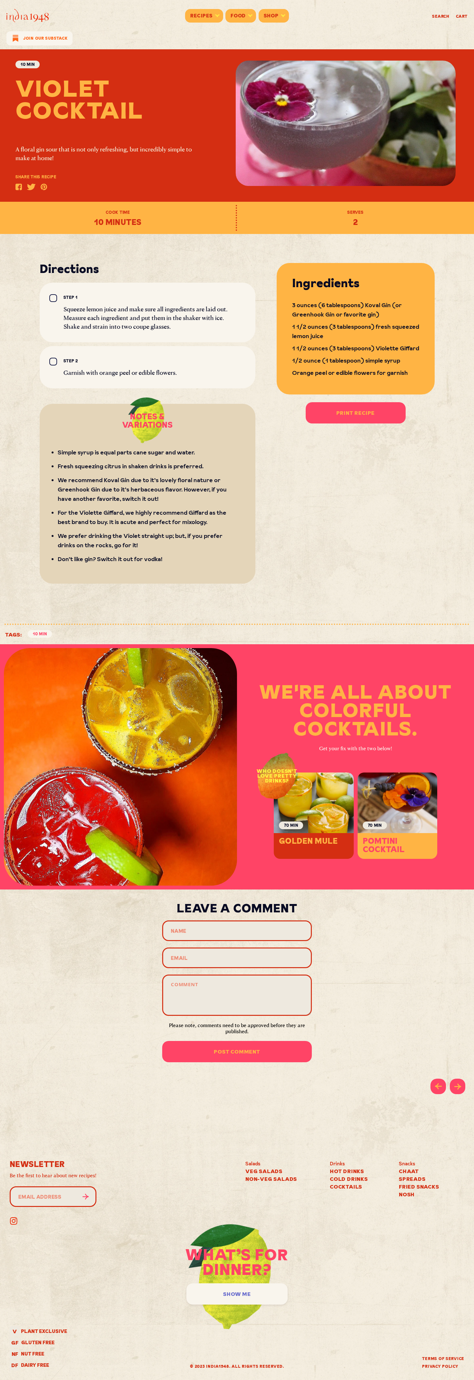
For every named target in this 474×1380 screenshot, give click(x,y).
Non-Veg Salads (271, 1178)
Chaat (409, 1171)
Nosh (407, 1194)
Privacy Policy (440, 1366)
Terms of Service (443, 1358)
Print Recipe (355, 412)
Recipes (201, 15)
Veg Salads (263, 1171)
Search (440, 16)
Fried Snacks (419, 1186)
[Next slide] (457, 1086)
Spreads (412, 1178)
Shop (271, 15)
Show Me (237, 1293)
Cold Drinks (349, 1178)
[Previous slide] (438, 1086)
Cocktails (346, 1186)
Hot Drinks (347, 1171)
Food (238, 15)
